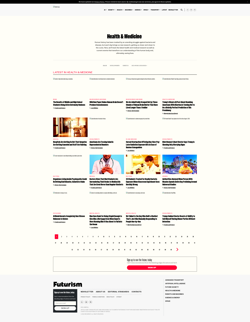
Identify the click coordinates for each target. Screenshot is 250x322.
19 (153, 236)
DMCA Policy (110, 297)
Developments (115, 65)
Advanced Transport (174, 280)
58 (107, 250)
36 (107, 243)
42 (142, 243)
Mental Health (95, 213)
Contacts (137, 292)
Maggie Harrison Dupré (171, 113)
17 (142, 236)
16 (136, 236)
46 (165, 243)
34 (95, 243)
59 (113, 250)
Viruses (165, 176)
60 (119, 250)
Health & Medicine (168, 99)
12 (114, 236)
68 (165, 250)
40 (131, 243)
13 (120, 236)
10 (103, 236)
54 (83, 250)
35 (101, 243)
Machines (128, 10)
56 (95, 250)
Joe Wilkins (94, 108)
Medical (55, 139)
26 (193, 236)
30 (72, 243)
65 (147, 250)
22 (170, 236)
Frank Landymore (60, 108)
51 (194, 243)
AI (104, 10)
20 (159, 236)
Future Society (172, 287)
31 (78, 243)
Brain (105, 65)
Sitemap (119, 297)
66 (153, 250)
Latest (164, 10)
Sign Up (152, 268)
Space (145, 10)
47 (171, 243)
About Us (100, 292)
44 (153, 243)
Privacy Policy (99, 2)
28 (61, 243)
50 (188, 243)
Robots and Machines (174, 294)
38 (119, 243)
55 (89, 250)
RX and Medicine (131, 139)
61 (124, 250)
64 (142, 250)
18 (147, 236)
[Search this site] (182, 10)
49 (183, 243)
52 (72, 250)
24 (181, 236)
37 (113, 243)
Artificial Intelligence (175, 284)
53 (78, 250)
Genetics (126, 65)
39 (125, 243)
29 (67, 243)
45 (159, 243)
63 (136, 250)
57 (101, 250)
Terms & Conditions (98, 297)
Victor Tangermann (133, 110)
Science (138, 10)
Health (119, 10)
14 (125, 236)
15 (131, 236)
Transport (155, 10)
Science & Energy (172, 298)
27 (55, 243)
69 (171, 250)
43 (148, 243)
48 (177, 243)
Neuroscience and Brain (98, 99)
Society (111, 10)
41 (136, 243)
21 (164, 236)
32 (84, 243)
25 (187, 236)
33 (90, 243)
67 (159, 250)
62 (130, 250)
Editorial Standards (118, 292)
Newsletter (173, 10)
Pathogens (57, 213)
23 (175, 236)
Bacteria (56, 176)
